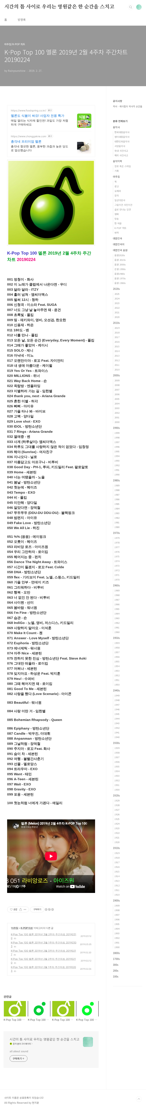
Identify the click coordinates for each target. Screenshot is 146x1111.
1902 (116, 938)
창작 (116, 195)
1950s (116, 638)
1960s (116, 585)
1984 (116, 508)
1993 (116, 460)
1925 (116, 819)
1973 (116, 565)
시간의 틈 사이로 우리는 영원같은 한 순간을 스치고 (59, 6)
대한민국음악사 (121, 141)
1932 (116, 780)
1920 (116, 842)
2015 (116, 346)
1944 (116, 718)
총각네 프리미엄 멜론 (26, 141)
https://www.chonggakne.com (28, 136)
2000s (116, 375)
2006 (116, 394)
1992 (116, 465)
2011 (116, 365)
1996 (116, 446)
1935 (116, 766)
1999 (116, 433)
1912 (116, 885)
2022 (116, 307)
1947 (116, 704)
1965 (116, 609)
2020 (116, 317)
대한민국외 (118, 244)
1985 (116, 504)
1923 (116, 828)
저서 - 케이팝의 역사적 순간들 (127, 106)
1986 (116, 499)
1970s (116, 533)
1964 (116, 613)
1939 (116, 748)
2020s (116, 289)
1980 (116, 527)
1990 (116, 474)
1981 (116, 522)
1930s (116, 743)
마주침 (14, 927)
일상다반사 (119, 200)
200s (115, 970)
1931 (116, 785)
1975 (116, 556)
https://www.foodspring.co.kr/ (28, 110)
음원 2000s (120, 264)
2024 (116, 298)
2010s (116, 323)
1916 (116, 867)
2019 (116, 328)
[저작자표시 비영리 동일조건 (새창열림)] (49, 909)
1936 (116, 762)
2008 (116, 385)
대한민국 (117, 238)
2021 (116, 312)
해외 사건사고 (121, 155)
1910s (116, 848)
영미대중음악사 (121, 136)
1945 (116, 714)
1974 (116, 561)
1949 (116, 695)
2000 (116, 422)
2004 (116, 403)
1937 (116, 757)
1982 (116, 517)
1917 (116, 862)
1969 (116, 590)
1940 (116, 737)
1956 (116, 656)
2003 (116, 408)
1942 (116, 728)
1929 (116, 800)
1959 (116, 643)
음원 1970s (120, 278)
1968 (116, 595)
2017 (116, 337)
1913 (116, 880)
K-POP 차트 (27, 927)
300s (115, 964)
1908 (116, 910)
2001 (116, 417)
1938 (116, 752)
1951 (116, 680)
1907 (116, 914)
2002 (116, 412)
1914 (116, 876)
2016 (116, 341)
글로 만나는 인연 (122, 209)
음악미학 (117, 161)
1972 (116, 570)
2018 (116, 332)
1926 (116, 814)
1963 (116, 618)
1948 (116, 700)
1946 (116, 709)
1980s (116, 480)
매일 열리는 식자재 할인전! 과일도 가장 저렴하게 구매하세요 (39, 122)
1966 (116, 604)
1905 (116, 924)
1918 (116, 857)
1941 (116, 732)
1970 (116, 579)
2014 (116, 351)
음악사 (116, 127)
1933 (116, 775)
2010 (116, 369)
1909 (116, 905)
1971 (116, 575)
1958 (116, 647)
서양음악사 (119, 146)
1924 (116, 823)
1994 (116, 456)
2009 (116, 380)
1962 (116, 622)
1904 (116, 928)
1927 (116, 809)
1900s (116, 900)
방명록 (22, 19)
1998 (116, 437)
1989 (116, 485)
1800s (116, 953)
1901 (116, 942)
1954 (116, 666)
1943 (116, 723)
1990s (116, 428)
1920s (116, 795)
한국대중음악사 (121, 132)
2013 (116, 355)
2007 (116, 389)
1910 (116, 894)
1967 (116, 599)
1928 (116, 805)
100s (115, 976)
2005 (116, 399)
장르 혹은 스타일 (122, 166)
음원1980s (119, 273)
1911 (116, 890)
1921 (116, 837)
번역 (116, 232)
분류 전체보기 (120, 121)
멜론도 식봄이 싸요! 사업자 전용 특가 (37, 115)
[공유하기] (20, 909)
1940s (116, 690)
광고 (116, 186)
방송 (116, 218)
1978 (116, 542)
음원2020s (119, 255)
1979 (116, 538)
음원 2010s (120, 260)
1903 (116, 933)
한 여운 (118, 223)
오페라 (117, 191)
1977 (116, 547)
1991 (116, 470)
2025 (116, 294)
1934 (116, 771)
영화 (116, 214)
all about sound (19, 1051)
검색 (130, 7)
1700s (116, 959)
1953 (116, 670)
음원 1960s (120, 283)
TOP (139, 1099)
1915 (116, 871)
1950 (116, 684)
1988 (116, 490)
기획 (116, 170)
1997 (116, 442)
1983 (116, 513)
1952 (116, 675)
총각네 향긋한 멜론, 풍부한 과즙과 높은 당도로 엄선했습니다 (39, 148)
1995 (116, 451)
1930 (116, 789)
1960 (116, 632)
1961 (116, 627)
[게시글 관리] (25, 909)
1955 (116, 661)
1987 (116, 494)
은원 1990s (120, 269)
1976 (116, 551)
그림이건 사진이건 (123, 204)
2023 (116, 303)
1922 (116, 833)
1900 (116, 947)
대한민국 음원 (120, 250)
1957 (116, 652)
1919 (116, 853)
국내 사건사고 (121, 150)
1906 (116, 919)
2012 (116, 360)
